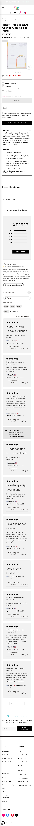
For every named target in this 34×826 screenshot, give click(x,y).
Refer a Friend (22, 758)
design (12, 306)
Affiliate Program (7, 792)
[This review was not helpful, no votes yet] (25, 348)
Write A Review (20, 251)
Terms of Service (23, 778)
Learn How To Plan (23, 762)
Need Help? (5, 751)
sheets (6, 311)
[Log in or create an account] (11, 12)
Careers (4, 801)
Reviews (20, 765)
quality (19, 306)
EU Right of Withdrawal (24, 785)
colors (6, 306)
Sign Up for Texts (7, 762)
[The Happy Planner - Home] (17, 7)
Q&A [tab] (14, 199)
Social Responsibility (8, 785)
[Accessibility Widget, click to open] (3, 823)
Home (3, 19)
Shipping (4, 96)
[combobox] (23, 316)
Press (3, 788)
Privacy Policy (22, 774)
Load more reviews (17, 704)
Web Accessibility (23, 781)
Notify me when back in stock (17, 123)
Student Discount (7, 758)
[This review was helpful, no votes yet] (22, 348)
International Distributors (5, 796)
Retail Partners (6, 781)
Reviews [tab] (6, 199)
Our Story (5, 778)
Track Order (5, 755)
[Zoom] (29, 67)
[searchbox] (15, 292)
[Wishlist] (15, 12)
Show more (14, 311)
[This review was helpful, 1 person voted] (22, 554)
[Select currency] (26, 12)
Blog (19, 751)
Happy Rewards (22, 755)
